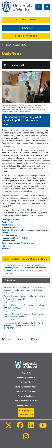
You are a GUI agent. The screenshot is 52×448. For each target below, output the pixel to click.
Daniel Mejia (7, 222)
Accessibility (26, 382)
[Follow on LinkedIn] (31, 427)
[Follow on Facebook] (20, 427)
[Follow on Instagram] (26, 438)
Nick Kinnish (7, 224)
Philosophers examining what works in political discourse (22, 118)
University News (11, 267)
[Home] (17, 7)
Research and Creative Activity (15, 238)
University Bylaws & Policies (26, 400)
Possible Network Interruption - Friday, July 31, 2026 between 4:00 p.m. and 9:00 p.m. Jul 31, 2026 (24, 326)
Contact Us (26, 373)
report (25, 215)
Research (6, 248)
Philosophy (7, 246)
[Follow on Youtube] (43, 427)
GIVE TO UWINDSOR (26, 36)
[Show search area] (38, 7)
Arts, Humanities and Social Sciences (18, 243)
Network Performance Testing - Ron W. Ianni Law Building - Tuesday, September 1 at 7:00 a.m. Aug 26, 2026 (25, 290)
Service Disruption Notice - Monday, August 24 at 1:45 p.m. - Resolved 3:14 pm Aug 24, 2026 (24, 299)
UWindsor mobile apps (26, 391)
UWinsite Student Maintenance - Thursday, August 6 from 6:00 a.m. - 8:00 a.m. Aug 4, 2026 (25, 317)
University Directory (26, 377)
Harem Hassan (8, 227)
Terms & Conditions (26, 396)
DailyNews (20, 44)
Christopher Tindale (10, 219)
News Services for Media (26, 386)
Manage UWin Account (26, 405)
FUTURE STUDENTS (26, 19)
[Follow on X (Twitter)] (8, 427)
